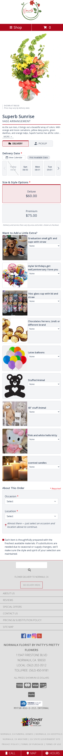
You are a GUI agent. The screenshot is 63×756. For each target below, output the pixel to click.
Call (11, 753)
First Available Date (38, 157)
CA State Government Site (45, 739)
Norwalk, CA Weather (15, 739)
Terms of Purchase (32, 744)
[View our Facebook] (23, 637)
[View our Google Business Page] (29, 637)
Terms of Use (53, 744)
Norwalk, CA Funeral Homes (17, 734)
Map (32, 753)
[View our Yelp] (39, 637)
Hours (54, 753)
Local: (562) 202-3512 (31, 665)
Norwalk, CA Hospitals (49, 734)
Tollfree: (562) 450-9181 (32, 670)
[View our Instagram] (34, 637)
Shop (18, 27)
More (7, 136)
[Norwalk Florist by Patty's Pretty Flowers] (31, 19)
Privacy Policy (10, 744)
